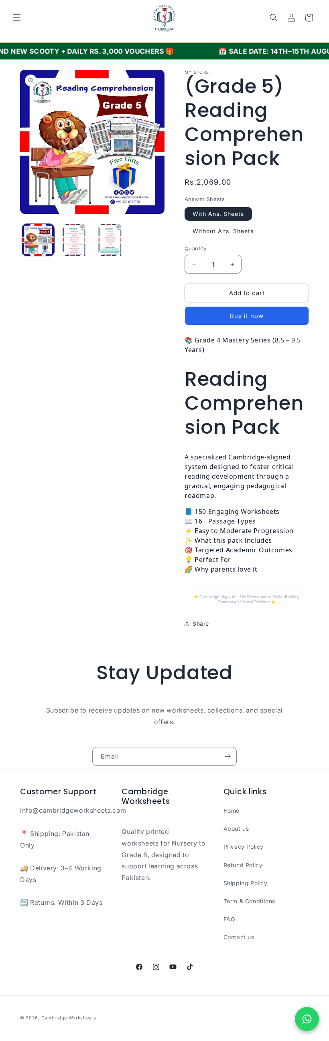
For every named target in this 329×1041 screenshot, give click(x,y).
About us (236, 828)
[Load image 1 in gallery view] (38, 240)
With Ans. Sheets (218, 213)
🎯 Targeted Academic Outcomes (238, 550)
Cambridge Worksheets (68, 1018)
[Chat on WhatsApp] (307, 1019)
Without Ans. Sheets (223, 231)
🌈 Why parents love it (221, 569)
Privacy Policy (243, 846)
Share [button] (201, 623)
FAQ (229, 919)
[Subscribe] (227, 756)
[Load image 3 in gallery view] (110, 240)
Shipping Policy (245, 883)
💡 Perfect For (208, 559)
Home (231, 810)
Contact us (238, 937)
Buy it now (247, 316)
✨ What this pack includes (228, 540)
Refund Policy (243, 865)
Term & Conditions (249, 901)
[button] (17, 17)
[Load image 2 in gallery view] (74, 240)
